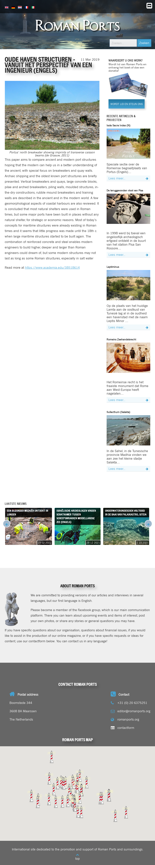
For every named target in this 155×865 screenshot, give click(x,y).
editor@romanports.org (133, 711)
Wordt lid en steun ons (126, 104)
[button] (115, 815)
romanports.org (128, 719)
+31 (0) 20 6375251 (132, 702)
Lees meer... (116, 178)
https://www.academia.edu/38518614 (52, 267)
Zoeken (144, 43)
